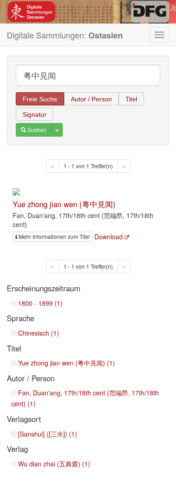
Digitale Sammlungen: (65, 35)
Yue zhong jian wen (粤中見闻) (64, 204)
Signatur (34, 114)
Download (108, 236)
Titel (131, 99)
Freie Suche (40, 99)
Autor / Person (91, 99)
